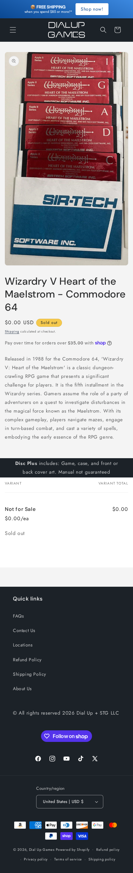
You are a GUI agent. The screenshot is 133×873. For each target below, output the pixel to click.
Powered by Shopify (73, 849)
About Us (22, 688)
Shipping (12, 331)
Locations (23, 645)
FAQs (18, 616)
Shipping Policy (29, 674)
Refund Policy (27, 659)
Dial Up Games (42, 849)
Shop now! (92, 9)
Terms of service (68, 859)
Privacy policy (36, 859)
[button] (13, 30)
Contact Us (24, 630)
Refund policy (108, 849)
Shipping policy (102, 859)
